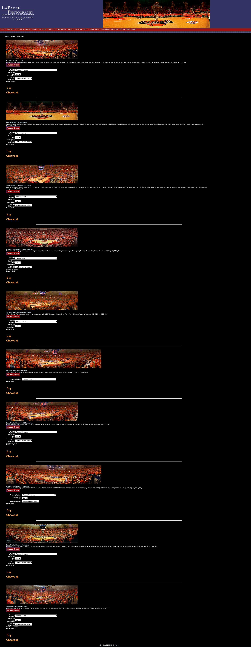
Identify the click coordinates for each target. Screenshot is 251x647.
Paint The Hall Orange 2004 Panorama (19, 249)
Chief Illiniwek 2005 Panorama (16, 122)
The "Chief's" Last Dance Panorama (18, 186)
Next (116, 645)
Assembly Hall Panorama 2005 (16, 606)
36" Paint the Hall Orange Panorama (18, 312)
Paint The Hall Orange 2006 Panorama (19, 423)
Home (7, 36)
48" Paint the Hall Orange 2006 (16, 370)
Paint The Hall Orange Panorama (17, 61)
